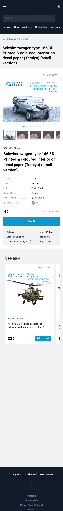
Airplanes (27, 27)
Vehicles (55, 27)
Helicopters (41, 27)
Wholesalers (31, 500)
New (16, 27)
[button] (9, 135)
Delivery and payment (31, 505)
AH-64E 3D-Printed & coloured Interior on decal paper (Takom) (26, 325)
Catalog (7, 27)
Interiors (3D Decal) (16, 319)
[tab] (23, 126)
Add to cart (43, 338)
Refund (31, 509)
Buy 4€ (31, 221)
